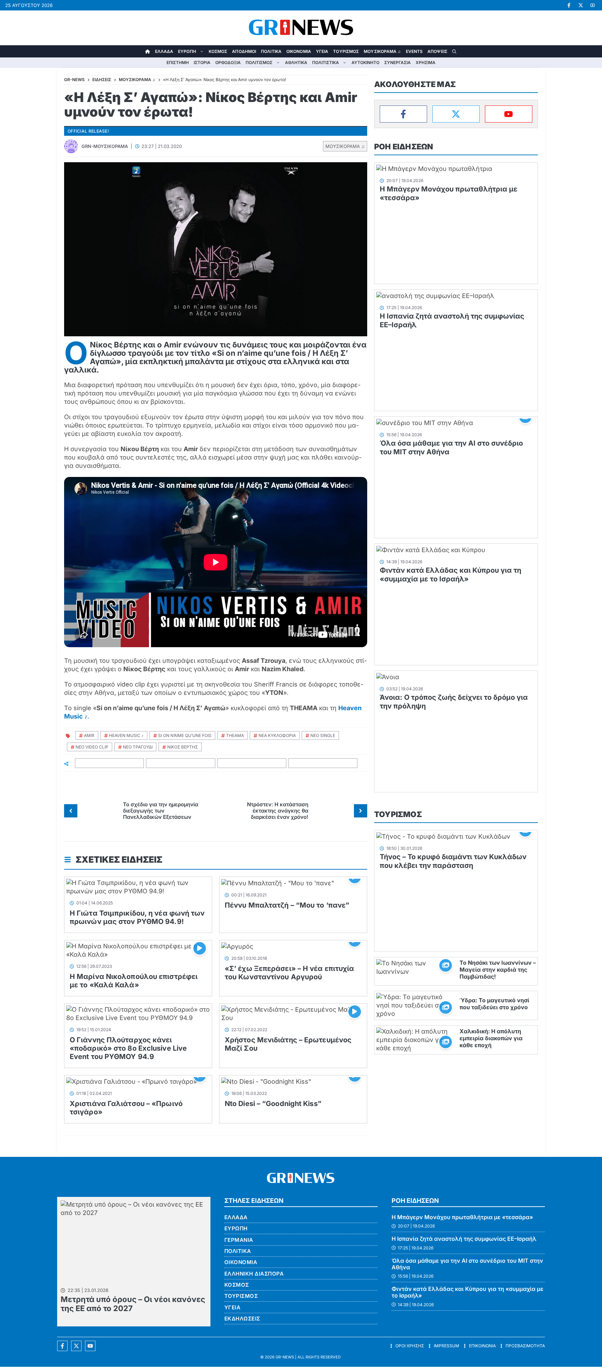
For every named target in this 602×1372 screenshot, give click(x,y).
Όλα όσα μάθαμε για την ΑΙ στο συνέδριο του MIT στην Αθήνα (467, 1264)
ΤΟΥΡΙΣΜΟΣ (346, 51)
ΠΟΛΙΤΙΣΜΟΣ (259, 62)
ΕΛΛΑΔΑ (164, 51)
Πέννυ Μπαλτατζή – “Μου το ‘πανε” (287, 905)
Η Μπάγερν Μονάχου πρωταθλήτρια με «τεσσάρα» (462, 1217)
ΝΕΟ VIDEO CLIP (92, 747)
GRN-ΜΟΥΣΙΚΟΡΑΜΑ (105, 146)
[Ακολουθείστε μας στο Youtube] (90, 1346)
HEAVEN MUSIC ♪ (126, 735)
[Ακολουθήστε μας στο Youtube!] (592, 5)
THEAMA (235, 735)
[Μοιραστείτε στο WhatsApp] (252, 763)
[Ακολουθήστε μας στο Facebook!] (569, 5)
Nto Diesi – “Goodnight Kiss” (273, 1103)
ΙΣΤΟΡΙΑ (202, 62)
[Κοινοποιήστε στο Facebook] (109, 763)
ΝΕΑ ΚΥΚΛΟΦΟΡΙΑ (277, 735)
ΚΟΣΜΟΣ (218, 51)
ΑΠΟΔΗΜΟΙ (244, 51)
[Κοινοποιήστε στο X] (180, 763)
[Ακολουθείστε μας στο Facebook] (62, 1346)
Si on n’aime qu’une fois (184, 735)
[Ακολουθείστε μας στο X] (76, 1346)
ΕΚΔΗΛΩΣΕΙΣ (242, 1318)
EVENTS (414, 51)
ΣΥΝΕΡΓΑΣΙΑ (397, 62)
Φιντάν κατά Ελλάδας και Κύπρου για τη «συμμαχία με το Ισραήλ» (450, 574)
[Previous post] (70, 810)
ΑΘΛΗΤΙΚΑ (296, 62)
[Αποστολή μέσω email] (323, 763)
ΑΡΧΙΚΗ (147, 51)
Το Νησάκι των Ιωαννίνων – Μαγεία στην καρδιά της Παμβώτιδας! (498, 969)
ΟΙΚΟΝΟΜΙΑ (298, 51)
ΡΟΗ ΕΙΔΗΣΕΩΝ (403, 146)
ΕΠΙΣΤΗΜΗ (178, 62)
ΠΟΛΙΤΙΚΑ (271, 51)
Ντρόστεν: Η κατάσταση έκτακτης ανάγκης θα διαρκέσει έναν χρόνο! (277, 810)
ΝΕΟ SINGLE (322, 735)
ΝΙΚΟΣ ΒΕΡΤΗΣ (182, 747)
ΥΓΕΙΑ (322, 51)
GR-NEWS (285, 1357)
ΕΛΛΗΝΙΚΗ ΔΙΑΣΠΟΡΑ (254, 1273)
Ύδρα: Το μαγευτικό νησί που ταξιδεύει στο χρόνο (494, 1004)
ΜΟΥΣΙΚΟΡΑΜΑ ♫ (382, 51)
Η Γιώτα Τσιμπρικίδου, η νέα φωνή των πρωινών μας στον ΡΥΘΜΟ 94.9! (137, 917)
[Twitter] (456, 114)
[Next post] (360, 810)
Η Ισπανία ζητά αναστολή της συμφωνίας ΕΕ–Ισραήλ (464, 1238)
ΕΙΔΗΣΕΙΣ (101, 79)
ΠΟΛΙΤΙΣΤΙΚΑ (325, 62)
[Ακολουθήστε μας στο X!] (581, 5)
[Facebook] (403, 114)
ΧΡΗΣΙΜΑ (425, 62)
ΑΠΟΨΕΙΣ (437, 51)
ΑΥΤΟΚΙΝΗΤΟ (365, 62)
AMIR (89, 735)
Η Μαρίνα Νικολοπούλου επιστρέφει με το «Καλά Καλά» (134, 980)
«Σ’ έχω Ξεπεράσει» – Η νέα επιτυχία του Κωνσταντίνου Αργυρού (289, 972)
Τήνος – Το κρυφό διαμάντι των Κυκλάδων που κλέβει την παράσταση (453, 861)
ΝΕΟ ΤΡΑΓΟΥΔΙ (138, 747)
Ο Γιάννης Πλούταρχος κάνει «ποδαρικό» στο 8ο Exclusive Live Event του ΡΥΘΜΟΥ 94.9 (128, 1048)
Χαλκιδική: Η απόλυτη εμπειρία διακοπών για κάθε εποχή (491, 1038)
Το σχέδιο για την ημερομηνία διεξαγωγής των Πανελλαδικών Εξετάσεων (160, 810)
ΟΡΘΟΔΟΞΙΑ (228, 62)
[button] (454, 51)
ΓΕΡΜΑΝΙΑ (238, 1240)
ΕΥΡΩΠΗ (187, 51)
